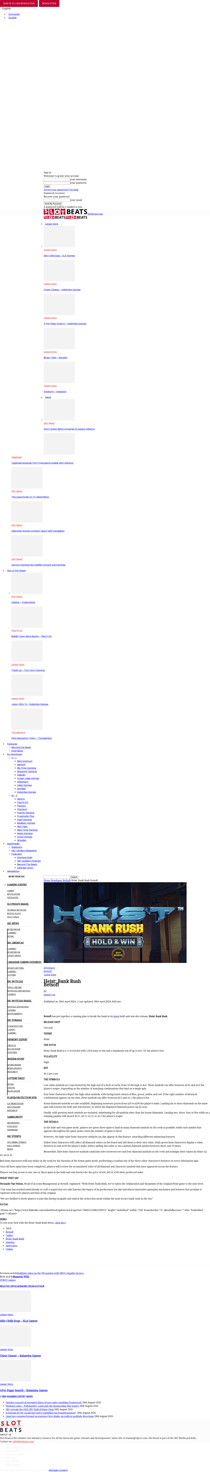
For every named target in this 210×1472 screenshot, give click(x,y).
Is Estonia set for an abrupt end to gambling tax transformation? (41, 1413)
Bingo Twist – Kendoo (55, 357)
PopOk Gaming (25, 812)
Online (9, 1249)
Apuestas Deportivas (18, 991)
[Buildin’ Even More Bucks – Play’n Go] (27, 627)
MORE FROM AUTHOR (32, 1286)
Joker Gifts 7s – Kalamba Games (29, 704)
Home (47, 880)
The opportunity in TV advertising (30, 497)
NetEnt (21, 799)
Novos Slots (14, 913)
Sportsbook (13, 929)
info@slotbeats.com (23, 1441)
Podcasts (16, 854)
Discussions (13, 1107)
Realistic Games (26, 823)
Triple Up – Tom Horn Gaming (28, 670)
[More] (100, 1006)
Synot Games (24, 837)
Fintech (11, 1045)
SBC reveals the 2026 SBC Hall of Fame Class (30, 1409)
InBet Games (24, 785)
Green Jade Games (28, 778)
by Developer (14, 754)
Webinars (16, 847)
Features (12, 744)
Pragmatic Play (25, 816)
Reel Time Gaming (27, 830)
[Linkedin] (79, 1006)
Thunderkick (18, 732)
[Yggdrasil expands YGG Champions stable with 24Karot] (59, 453)
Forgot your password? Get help (61, 189)
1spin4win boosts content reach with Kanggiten (38, 531)
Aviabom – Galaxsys (55, 391)
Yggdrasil (16, 457)
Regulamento (14, 1014)
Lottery (11, 975)
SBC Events (12, 1450)
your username (78, 179)
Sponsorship (14, 1065)
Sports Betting (15, 968)
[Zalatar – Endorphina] (27, 593)
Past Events (13, 1146)
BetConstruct (24, 761)
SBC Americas (13, 1464)
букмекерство (15, 1026)
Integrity (12, 1072)
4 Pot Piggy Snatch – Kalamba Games (65, 323)
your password (78, 182)
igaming (10, 1242)
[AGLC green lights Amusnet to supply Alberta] (59, 419)
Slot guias (13, 917)
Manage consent (58, 1470)
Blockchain (13, 1049)
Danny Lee (49, 994)
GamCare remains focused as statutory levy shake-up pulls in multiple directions (50, 1416)
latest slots (11, 1245)
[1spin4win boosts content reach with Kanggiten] (27, 521)
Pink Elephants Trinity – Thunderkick (31, 738)
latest (116, 1016)
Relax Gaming (25, 833)
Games (10, 891)
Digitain (21, 775)
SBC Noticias (13, 1461)
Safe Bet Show (25, 867)
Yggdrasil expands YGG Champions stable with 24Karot (42, 463)
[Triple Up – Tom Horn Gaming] (27, 661)
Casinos (11, 994)
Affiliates (12, 897)
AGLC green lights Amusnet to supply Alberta (69, 429)
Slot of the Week (16, 570)
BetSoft (21, 764)
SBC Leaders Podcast (29, 861)
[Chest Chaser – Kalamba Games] (59, 280)
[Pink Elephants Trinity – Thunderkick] (27, 729)
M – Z (14, 795)
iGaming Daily (24, 857)
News (48, 397)
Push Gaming (24, 819)
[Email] (90, 1006)
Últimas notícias (16, 910)
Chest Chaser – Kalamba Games (62, 289)
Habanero (22, 781)
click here (60, 1222)
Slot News (49, 423)
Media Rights (14, 1068)
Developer (56, 880)
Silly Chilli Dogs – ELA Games (59, 255)
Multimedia (13, 843)
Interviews (17, 750)
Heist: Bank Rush (15, 1238)
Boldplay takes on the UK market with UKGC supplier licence (50, 1273)
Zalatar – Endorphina (23, 602)
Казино (11, 1029)
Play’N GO (17, 630)
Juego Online (14, 987)
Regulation (13, 894)
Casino (9, 1235)
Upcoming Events (16, 1142)
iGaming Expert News (20, 1396)
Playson (21, 806)
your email (76, 200)
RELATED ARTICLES (10, 1286)
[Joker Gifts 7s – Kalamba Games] (27, 695)
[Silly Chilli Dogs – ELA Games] (59, 246)
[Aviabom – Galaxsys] (59, 382)
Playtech (22, 809)
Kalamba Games (26, 792)
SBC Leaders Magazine (24, 850)
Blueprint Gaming (27, 771)
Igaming (11, 949)
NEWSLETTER (49, 3)
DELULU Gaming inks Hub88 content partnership (38, 565)
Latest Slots (51, 224)
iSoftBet (21, 788)
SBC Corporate (14, 1447)
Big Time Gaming (26, 768)
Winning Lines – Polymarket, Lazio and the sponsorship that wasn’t (42, 1406)
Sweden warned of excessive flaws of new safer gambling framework (44, 1402)
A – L (14, 757)
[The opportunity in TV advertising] (27, 487)
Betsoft (9, 1232)
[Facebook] (49, 1006)
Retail (10, 936)
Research (12, 1110)
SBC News (11, 1457)
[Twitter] (59, 1006)
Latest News (14, 955)
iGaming (11, 933)
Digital (11, 1088)
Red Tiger (22, 826)
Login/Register (15, 1103)
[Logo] (55, 218)
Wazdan (21, 840)
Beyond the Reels (21, 747)
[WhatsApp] (69, 1006)
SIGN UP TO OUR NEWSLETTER (19, 3)
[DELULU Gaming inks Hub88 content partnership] (27, 555)
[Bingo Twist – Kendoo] (59, 348)
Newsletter (13, 871)
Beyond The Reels (27, 864)
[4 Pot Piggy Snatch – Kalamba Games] (59, 314)
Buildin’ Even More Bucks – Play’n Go (31, 636)
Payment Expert (15, 1454)
